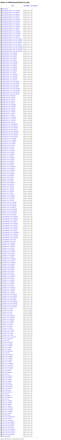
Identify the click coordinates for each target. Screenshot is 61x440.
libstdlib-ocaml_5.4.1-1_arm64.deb (8, 111)
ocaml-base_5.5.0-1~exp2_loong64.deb (9, 209)
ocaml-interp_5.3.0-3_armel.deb (8, 269)
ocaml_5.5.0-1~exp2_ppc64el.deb (8, 430)
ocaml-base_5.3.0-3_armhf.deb (8, 179)
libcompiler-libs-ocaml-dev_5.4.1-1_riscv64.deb (11, 35)
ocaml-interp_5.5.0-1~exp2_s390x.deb (9, 306)
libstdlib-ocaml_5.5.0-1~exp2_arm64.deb (10, 125)
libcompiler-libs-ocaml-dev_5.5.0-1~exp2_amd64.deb (12, 38)
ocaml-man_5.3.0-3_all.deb (7, 312)
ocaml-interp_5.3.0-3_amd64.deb (8, 265)
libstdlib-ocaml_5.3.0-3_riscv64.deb (9, 106)
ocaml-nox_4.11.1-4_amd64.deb (8, 317)
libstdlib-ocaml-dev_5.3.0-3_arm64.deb (9, 54)
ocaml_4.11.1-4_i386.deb (7, 347)
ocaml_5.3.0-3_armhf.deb (7, 381)
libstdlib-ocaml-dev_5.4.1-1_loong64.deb (10, 74)
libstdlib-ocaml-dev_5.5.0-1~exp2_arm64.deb (10, 83)
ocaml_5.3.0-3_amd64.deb (7, 375)
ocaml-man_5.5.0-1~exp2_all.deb (8, 315)
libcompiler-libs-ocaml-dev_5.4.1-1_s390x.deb (11, 37)
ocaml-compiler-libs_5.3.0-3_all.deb (9, 239)
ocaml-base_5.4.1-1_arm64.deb (8, 189)
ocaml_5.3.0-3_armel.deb (7, 379)
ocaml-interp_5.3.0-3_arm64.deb (8, 267)
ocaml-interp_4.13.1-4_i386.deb (8, 257)
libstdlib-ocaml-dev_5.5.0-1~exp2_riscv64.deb (11, 92)
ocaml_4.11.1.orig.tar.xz (6, 349)
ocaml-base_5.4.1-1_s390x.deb (8, 200)
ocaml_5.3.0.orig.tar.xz (6, 390)
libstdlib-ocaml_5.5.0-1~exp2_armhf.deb (9, 127)
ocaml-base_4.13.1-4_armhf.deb (8, 163)
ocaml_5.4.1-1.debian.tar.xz (7, 397)
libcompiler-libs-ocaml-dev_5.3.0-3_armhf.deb (11, 15)
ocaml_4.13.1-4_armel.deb (7, 358)
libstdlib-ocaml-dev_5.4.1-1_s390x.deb (9, 79)
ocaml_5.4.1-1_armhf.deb (7, 404)
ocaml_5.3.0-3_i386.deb (6, 382)
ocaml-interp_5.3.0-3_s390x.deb (8, 278)
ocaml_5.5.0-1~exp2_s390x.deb (8, 434)
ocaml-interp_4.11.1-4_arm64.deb (8, 244)
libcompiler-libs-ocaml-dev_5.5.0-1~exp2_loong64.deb (12, 45)
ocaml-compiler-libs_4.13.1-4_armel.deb (9, 226)
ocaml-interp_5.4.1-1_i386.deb (8, 285)
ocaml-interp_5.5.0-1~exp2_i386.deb (9, 299)
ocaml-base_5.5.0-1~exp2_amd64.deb (9, 202)
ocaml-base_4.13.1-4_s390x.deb (8, 171)
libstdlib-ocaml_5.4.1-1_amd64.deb (8, 109)
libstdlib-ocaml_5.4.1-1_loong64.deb (9, 116)
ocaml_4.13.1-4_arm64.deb (7, 356)
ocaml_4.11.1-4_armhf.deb (7, 345)
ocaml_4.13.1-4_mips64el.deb (7, 363)
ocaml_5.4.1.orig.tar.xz (6, 414)
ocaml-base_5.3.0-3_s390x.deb (8, 186)
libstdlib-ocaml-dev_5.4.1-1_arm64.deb (9, 69)
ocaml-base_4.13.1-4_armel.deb (8, 161)
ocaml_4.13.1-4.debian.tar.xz (7, 351)
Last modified (26, 5)
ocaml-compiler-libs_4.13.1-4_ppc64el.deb (10, 235)
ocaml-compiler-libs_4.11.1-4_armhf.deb (9, 219)
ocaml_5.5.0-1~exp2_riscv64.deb (8, 432)
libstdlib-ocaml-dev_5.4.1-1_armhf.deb (9, 70)
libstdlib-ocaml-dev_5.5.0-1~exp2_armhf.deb (10, 84)
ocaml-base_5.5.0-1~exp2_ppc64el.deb (9, 210)
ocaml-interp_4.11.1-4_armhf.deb (8, 246)
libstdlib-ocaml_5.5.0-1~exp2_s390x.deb (10, 136)
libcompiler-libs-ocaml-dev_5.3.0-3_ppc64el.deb (11, 19)
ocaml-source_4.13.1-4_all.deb (8, 331)
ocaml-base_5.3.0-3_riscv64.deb (8, 184)
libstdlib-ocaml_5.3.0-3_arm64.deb (8, 97)
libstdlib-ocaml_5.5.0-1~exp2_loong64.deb (10, 131)
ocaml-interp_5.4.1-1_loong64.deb (8, 287)
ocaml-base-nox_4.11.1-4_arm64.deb (9, 139)
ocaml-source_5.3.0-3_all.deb (7, 333)
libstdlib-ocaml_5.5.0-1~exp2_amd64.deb (10, 124)
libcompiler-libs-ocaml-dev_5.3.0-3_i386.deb (10, 17)
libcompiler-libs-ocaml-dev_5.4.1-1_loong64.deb (11, 31)
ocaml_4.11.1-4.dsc (5, 340)
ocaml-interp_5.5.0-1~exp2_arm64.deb (9, 296)
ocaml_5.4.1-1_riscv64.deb (7, 411)
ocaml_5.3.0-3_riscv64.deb (7, 386)
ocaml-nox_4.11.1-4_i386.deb (7, 322)
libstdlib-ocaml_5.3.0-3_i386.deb (8, 102)
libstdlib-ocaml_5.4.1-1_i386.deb (8, 115)
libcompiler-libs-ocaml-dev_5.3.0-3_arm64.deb (11, 12)
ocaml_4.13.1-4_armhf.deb (7, 359)
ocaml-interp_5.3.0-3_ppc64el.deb (8, 274)
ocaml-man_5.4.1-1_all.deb (7, 313)
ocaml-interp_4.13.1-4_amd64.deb (8, 249)
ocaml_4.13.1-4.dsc (5, 352)
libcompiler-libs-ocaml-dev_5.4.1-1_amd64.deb (11, 24)
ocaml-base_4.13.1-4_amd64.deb (8, 157)
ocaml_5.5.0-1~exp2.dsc (6, 418)
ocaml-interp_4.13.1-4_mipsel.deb (8, 260)
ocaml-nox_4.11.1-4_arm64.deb (8, 319)
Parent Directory (5, 8)
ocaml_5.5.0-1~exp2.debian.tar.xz (8, 416)
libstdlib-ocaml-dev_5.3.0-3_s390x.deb (9, 65)
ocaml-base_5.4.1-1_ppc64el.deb (8, 196)
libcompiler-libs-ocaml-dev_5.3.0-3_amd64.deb (11, 10)
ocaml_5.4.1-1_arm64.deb (7, 402)
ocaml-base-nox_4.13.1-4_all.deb (8, 145)
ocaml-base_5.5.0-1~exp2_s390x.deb (9, 214)
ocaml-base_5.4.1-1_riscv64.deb (8, 198)
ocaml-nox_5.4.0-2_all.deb (7, 327)
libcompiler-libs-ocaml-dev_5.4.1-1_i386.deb (10, 30)
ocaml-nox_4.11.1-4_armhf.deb (8, 320)
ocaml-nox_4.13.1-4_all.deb (7, 324)
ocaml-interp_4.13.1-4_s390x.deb (8, 264)
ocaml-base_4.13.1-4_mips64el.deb (8, 166)
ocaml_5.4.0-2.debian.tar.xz (7, 391)
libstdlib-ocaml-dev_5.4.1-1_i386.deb (9, 72)
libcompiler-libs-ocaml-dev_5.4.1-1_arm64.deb (11, 26)
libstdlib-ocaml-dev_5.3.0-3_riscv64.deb (9, 63)
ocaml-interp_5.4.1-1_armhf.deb (8, 283)
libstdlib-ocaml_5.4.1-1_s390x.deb (8, 122)
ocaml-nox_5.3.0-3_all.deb (7, 326)
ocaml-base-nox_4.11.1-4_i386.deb (8, 143)
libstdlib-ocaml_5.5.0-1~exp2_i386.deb (9, 129)
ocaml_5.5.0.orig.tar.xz (6, 436)
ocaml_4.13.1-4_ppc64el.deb (7, 367)
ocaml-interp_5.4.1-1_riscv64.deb (8, 290)
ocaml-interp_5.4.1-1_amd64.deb (8, 280)
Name (12, 5)
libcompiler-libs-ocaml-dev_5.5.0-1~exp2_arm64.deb (12, 40)
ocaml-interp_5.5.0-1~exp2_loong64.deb (10, 301)
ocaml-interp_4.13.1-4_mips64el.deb (9, 258)
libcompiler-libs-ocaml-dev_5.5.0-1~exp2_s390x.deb (12, 51)
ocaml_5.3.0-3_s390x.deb (7, 388)
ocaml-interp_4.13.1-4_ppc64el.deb (8, 262)
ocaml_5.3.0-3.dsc (5, 374)
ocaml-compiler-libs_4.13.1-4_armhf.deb (9, 228)
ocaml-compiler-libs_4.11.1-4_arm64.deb (10, 218)
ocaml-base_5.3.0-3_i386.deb (7, 180)
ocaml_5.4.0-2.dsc (5, 393)
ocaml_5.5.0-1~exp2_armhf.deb (8, 425)
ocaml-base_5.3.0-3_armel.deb (8, 177)
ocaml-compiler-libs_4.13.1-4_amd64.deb (10, 223)
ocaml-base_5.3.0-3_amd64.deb (8, 173)
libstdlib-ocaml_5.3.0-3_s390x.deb (8, 108)
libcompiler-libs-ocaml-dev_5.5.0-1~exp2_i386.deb (11, 44)
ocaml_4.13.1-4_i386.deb (7, 361)
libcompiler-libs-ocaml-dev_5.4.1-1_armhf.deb (11, 28)
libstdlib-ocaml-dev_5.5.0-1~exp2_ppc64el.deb (11, 90)
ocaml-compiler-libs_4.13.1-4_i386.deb (9, 230)
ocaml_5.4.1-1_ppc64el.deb (7, 409)
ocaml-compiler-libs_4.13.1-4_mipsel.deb (10, 233)
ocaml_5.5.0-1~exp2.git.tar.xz (7, 420)
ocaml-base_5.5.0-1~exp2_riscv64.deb (9, 212)
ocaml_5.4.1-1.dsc (5, 398)
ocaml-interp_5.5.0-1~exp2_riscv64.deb (9, 304)
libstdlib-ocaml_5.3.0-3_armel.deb (8, 99)
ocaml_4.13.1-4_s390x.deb (7, 368)
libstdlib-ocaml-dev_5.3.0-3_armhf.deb (9, 58)
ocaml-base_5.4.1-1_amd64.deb (8, 187)
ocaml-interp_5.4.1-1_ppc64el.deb (8, 288)
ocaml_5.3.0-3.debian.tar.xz (7, 372)
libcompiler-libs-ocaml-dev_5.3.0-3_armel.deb (10, 14)
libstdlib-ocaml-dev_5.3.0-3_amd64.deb (9, 53)
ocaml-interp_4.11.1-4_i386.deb (8, 248)
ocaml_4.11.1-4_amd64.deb (7, 342)
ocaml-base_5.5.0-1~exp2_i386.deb (9, 207)
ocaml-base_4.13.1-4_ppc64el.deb (8, 170)
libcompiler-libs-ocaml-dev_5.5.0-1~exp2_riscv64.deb (12, 49)
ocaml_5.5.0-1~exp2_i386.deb (8, 427)
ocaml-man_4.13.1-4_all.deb (7, 310)
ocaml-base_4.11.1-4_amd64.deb (8, 150)
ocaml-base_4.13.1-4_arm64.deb (8, 159)
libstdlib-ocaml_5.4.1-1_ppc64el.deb (9, 118)
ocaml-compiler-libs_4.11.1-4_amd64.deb (10, 216)
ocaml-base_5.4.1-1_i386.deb (7, 193)
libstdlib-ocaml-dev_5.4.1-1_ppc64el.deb (10, 76)
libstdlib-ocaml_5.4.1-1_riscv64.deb (9, 120)
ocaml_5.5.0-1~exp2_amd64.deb (8, 421)
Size (31, 5)
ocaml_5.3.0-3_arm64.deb (7, 377)
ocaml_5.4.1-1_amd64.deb (7, 400)
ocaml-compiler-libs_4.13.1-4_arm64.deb (10, 225)
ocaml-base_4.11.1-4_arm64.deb (8, 152)
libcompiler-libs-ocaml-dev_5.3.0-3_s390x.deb (11, 22)
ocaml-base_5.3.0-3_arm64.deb (8, 175)
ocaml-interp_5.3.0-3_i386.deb (8, 273)
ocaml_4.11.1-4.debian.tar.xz (7, 338)
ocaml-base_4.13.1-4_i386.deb (8, 164)
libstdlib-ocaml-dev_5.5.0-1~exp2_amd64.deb (10, 81)
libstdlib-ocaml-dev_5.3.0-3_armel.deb (9, 56)
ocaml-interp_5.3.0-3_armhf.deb (8, 271)
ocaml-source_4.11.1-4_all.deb (8, 329)
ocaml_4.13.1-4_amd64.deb (7, 354)
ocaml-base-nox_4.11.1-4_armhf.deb (9, 141)
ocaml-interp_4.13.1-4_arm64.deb (8, 251)
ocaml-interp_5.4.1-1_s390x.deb (8, 292)
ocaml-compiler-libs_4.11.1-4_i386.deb (9, 221)
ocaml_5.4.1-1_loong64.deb (7, 407)
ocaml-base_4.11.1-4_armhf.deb (8, 154)
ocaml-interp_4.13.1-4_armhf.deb (8, 255)
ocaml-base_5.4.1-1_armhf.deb (8, 191)
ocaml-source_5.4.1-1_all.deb (7, 335)
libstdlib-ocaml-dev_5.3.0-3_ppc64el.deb (10, 61)
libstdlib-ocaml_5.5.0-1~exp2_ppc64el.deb (10, 132)
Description (35, 5)
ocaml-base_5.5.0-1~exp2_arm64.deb (9, 203)
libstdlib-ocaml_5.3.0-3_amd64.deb (8, 95)
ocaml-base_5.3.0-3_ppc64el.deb (8, 182)
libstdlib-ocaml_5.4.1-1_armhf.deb (8, 113)
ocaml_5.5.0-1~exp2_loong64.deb (8, 429)
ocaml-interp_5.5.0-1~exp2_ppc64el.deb (9, 303)
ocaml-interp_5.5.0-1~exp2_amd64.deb (9, 294)
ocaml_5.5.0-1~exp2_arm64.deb (8, 423)
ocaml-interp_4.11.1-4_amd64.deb (8, 242)
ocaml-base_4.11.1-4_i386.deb (8, 155)
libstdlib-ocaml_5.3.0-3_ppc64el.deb (9, 104)
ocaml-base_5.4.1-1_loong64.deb (8, 194)
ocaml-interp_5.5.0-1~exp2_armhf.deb (9, 297)
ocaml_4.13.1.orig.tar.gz (6, 370)
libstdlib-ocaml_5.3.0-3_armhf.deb (8, 100)
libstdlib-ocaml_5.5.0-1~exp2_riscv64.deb (10, 134)
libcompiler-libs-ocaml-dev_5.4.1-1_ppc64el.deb (11, 33)
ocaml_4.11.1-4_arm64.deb (7, 343)
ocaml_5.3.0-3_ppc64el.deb (7, 384)
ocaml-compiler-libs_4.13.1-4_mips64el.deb (10, 232)
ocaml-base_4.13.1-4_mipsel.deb (8, 168)
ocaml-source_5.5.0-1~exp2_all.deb (9, 336)
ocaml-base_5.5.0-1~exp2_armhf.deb (9, 205)
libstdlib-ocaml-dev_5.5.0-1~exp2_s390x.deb (10, 93)
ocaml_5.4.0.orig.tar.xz (6, 395)
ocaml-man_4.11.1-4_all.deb (7, 308)
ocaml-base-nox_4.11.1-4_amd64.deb (9, 138)
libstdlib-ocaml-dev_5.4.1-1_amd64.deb (9, 67)
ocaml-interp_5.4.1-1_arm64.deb (8, 281)
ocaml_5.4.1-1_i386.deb (6, 406)
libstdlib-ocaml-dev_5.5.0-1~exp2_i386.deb (10, 86)
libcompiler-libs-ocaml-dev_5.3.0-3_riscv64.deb (11, 21)
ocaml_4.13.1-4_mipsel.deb (7, 365)
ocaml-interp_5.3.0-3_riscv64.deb (8, 276)
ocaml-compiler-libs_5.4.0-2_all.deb (9, 241)
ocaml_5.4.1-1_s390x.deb (7, 413)
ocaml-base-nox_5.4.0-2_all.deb (8, 148)
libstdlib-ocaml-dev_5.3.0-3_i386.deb (9, 60)
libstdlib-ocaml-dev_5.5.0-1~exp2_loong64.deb (11, 88)
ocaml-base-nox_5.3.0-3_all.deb (8, 147)
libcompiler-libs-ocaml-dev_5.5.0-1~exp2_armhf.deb (12, 42)
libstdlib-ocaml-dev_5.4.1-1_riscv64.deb (9, 77)
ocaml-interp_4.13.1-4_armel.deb (8, 253)
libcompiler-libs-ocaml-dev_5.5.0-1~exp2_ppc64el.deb (12, 47)
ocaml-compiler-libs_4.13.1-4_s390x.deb (10, 237)
